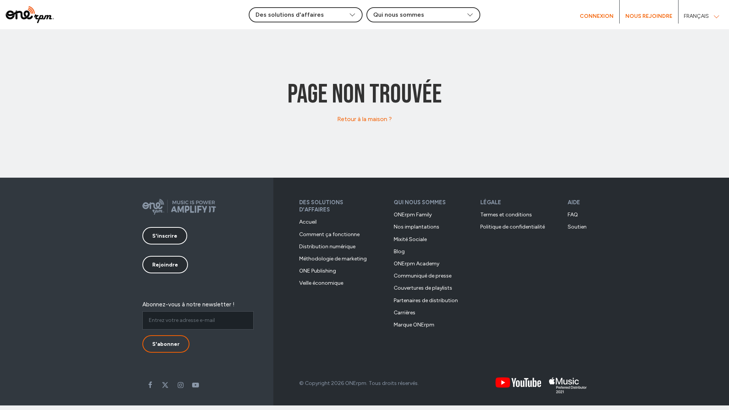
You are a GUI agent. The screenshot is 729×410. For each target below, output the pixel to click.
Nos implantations (416, 227)
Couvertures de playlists (423, 288)
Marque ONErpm (414, 325)
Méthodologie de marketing (333, 258)
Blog (399, 251)
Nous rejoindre (648, 16)
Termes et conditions (506, 214)
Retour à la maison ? (364, 119)
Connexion (597, 16)
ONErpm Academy (416, 263)
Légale (490, 202)
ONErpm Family (413, 214)
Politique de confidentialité (512, 227)
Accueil (308, 222)
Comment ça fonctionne (329, 234)
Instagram (180, 385)
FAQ (573, 214)
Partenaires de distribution (426, 300)
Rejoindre (165, 265)
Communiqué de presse (422, 276)
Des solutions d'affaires (321, 206)
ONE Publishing (317, 271)
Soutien (577, 227)
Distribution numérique (327, 246)
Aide (574, 202)
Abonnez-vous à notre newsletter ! (188, 304)
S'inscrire (164, 236)
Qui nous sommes (420, 202)
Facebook (150, 385)
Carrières (404, 312)
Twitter (165, 385)
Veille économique (321, 283)
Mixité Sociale (410, 239)
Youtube (195, 385)
